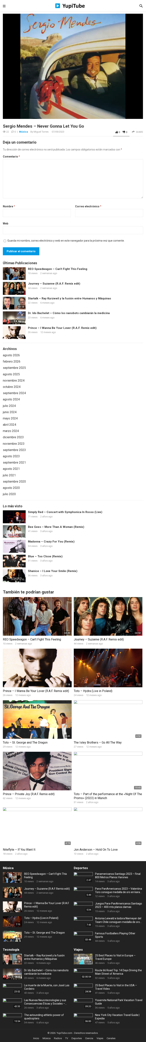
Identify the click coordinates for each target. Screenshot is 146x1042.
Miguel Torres (41, 131)
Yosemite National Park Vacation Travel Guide (118, 1002)
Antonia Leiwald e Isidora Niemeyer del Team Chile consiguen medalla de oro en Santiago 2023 (118, 920)
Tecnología (11, 949)
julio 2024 (9, 406)
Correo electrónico (88, 206)
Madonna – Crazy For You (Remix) (51, 541)
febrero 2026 (11, 361)
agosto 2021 (11, 469)
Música (23, 131)
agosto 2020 (11, 488)
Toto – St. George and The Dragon (25, 742)
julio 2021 (9, 475)
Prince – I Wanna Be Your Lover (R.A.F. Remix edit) (62, 328)
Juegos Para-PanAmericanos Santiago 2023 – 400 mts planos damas (118, 905)
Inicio (36, 1038)
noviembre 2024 (14, 380)
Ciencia (89, 1038)
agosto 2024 (11, 399)
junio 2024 (10, 412)
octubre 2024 (12, 387)
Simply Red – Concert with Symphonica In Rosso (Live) (65, 512)
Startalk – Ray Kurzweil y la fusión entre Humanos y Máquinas (69, 298)
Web (5, 223)
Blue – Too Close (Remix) (45, 556)
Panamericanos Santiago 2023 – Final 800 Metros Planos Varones (117, 875)
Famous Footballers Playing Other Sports (115, 935)
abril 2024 (9, 424)
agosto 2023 (11, 456)
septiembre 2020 (14, 481)
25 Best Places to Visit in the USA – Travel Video (116, 987)
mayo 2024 (10, 418)
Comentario (11, 156)
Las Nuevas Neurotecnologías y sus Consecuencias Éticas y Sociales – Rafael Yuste (45, 1002)
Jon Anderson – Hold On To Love (96, 849)
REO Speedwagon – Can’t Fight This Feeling (57, 269)
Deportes (81, 868)
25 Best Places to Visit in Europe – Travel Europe (115, 957)
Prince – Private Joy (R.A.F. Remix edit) (29, 794)
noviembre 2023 (14, 443)
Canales (111, 1038)
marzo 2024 (11, 431)
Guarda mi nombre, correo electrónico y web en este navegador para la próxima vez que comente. (66, 240)
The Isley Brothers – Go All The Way (98, 742)
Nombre (9, 206)
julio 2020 (9, 494)
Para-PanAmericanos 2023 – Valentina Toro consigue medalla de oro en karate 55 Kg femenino (118, 890)
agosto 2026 (11, 355)
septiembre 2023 (14, 450)
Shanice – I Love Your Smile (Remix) (52, 571)
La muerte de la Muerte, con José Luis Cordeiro (46, 987)
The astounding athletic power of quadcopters (44, 1016)
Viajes (78, 949)
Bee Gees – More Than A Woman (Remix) (56, 527)
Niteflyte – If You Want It (19, 849)
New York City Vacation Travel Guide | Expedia (117, 1016)
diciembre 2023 (13, 437)
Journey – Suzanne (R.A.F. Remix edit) (54, 283)
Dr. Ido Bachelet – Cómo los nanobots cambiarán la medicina (69, 313)
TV (66, 1038)
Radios (58, 1038)
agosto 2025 (11, 374)
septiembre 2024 (14, 393)
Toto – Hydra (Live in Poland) (93, 691)
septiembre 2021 (14, 462)
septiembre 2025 (14, 368)
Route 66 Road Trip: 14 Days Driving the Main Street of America (118, 972)
